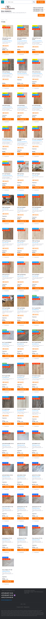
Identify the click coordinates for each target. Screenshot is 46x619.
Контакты (41, 15)
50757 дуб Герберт (6, 308)
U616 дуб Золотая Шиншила (21, 140)
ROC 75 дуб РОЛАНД (36, 342)
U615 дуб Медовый (6, 139)
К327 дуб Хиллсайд (36, 105)
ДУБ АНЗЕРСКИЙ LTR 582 (7, 506)
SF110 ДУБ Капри (6, 409)
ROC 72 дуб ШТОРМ (36, 308)
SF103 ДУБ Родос (21, 375)
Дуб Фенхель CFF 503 (21, 538)
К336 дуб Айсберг (21, 105)
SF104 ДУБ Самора (36, 375)
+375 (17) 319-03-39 (38, 8)
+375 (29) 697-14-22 (38, 9)
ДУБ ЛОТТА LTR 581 (36, 475)
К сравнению (6, 54)
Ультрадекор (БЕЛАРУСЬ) (7, 40)
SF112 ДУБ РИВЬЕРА (21, 409)
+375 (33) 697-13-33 (38, 11)
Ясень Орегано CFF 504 (37, 538)
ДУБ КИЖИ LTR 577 (36, 443)
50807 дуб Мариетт (21, 240)
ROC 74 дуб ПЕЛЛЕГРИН (22, 342)
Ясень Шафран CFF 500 (7, 569)
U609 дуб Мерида (6, 71)
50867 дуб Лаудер (36, 240)
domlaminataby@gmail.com (6, 600)
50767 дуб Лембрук (21, 207)
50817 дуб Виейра (21, 308)
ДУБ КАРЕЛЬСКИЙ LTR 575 (8, 443)
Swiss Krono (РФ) (20, 175)
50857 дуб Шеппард (21, 274)
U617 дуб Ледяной (6, 173)
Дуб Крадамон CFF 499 (22, 506)
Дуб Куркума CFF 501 (36, 506)
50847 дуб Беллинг (6, 207)
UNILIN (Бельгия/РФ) (6, 445)
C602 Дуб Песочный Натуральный (6, 39)
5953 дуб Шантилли (36, 71)
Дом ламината (6, 11)
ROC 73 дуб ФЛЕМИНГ (7, 342)
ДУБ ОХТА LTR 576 (21, 443)
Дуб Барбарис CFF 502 (7, 538)
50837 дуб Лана (20, 173)
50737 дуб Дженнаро (36, 207)
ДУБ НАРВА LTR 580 (21, 475)
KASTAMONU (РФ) (35, 309)
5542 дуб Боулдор (6, 105)
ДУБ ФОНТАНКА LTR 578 (7, 475)
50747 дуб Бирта (35, 274)
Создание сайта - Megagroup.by (23, 607)
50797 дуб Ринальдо (6, 240)
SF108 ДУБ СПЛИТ (36, 409)
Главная (2, 19)
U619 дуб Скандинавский (37, 139)
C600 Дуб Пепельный (21, 71)
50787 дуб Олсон (5, 274)
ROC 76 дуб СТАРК (6, 375)
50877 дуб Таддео (36, 173)
